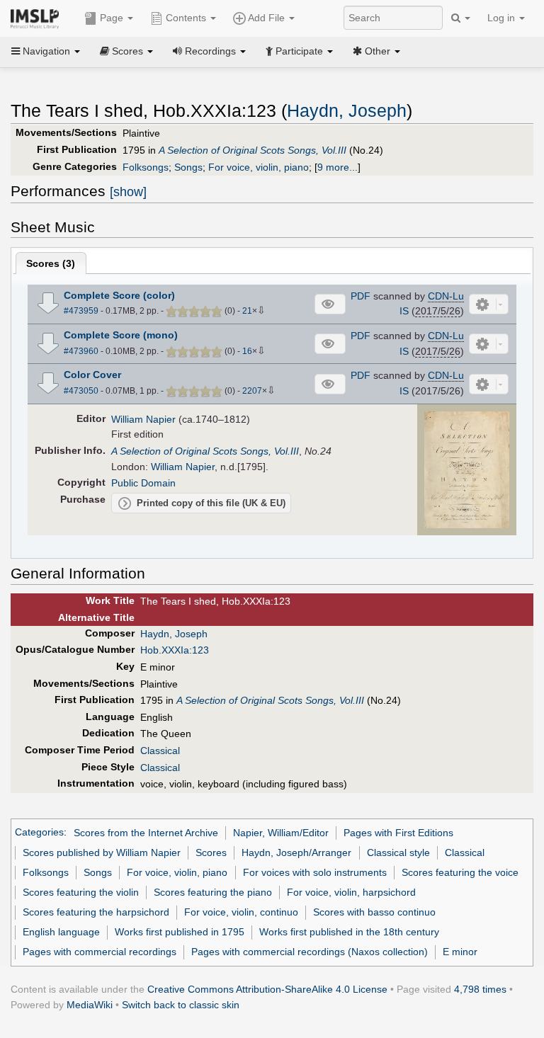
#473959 (81, 311)
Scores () (50, 263)
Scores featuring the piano (213, 892)
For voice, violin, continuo (241, 912)
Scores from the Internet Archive (146, 832)
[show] (128, 192)
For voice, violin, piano (258, 167)
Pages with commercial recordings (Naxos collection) (309, 951)
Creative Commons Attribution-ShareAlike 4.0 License (267, 989)
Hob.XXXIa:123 (174, 650)
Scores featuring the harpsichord (96, 912)
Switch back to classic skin (180, 1004)
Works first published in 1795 (179, 931)
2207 (252, 391)
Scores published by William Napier (102, 852)
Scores (211, 852)
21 (247, 311)
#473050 (81, 391)
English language (61, 931)
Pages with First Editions (398, 832)
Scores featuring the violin (81, 892)
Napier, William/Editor (281, 832)
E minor (460, 951)
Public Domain (143, 483)
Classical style (398, 852)
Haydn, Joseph (347, 110)
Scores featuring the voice (460, 872)
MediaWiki (90, 1004)
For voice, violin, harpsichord (351, 892)
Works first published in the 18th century (349, 931)
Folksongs (146, 167)
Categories (39, 832)
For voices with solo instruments (315, 872)
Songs (188, 167)
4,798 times (480, 989)
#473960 (81, 351)
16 (247, 351)
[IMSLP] (38, 17)
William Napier (143, 419)
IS (404, 310)
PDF (360, 296)
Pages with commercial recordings (99, 951)
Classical (160, 750)
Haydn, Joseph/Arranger (296, 852)
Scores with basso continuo (374, 912)
